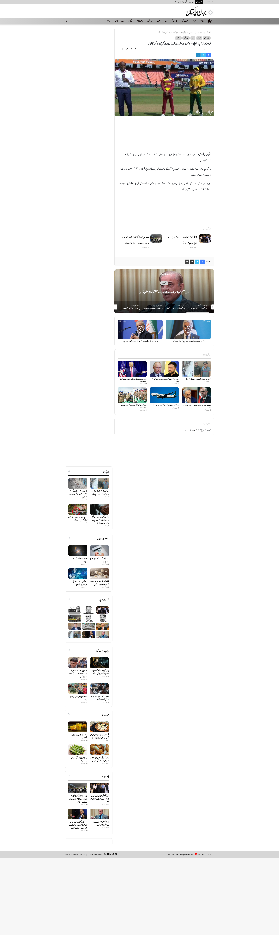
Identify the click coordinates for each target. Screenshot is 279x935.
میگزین (130, 21)
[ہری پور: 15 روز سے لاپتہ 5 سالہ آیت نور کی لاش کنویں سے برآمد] (77, 509)
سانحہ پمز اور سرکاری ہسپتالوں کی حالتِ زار (181, 2)
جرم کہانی (174, 21)
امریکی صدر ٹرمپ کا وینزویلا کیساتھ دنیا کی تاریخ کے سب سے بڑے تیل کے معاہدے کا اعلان (133, 380)
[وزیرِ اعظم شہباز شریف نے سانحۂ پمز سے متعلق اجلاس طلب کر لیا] (102, 634)
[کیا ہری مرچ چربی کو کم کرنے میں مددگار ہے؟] (77, 749)
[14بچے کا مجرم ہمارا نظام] (88, 610)
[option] (164, 291)
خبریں (194, 21)
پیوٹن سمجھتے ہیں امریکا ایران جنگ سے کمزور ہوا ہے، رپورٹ (164, 292)
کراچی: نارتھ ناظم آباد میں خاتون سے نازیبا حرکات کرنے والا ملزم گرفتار (198, 379)
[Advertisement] (164, 135)
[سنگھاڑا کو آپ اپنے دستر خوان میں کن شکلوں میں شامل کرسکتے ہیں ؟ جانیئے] (99, 726)
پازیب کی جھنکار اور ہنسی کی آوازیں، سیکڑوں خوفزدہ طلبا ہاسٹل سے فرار (100, 672)
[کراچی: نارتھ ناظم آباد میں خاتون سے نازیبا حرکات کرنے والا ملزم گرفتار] (196, 369)
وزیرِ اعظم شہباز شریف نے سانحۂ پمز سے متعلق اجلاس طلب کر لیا (100, 824)
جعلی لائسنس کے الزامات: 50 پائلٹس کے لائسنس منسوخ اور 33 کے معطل (166, 405)
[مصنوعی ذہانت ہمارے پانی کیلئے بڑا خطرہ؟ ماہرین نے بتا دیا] (77, 573)
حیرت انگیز (184, 21)
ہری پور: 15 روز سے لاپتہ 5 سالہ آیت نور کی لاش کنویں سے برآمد (77, 519)
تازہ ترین (201, 21)
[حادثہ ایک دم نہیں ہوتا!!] (88, 618)
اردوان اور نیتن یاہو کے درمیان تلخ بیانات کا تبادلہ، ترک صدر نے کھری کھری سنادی (197, 406)
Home (67, 854)
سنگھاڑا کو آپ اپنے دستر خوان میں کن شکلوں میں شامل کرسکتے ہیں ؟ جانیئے (99, 736)
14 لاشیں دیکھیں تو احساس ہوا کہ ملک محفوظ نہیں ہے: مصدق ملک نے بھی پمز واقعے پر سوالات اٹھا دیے (78, 825)
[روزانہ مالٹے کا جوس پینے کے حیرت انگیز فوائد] (77, 726)
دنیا (193, 38)
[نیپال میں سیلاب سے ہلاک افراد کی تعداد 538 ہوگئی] (88, 626)
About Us (74, 854)
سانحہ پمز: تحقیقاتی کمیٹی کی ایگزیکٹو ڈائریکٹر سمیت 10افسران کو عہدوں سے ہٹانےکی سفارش (78, 799)
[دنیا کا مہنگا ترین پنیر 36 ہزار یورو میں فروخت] (77, 688)
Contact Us (98, 854)
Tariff (91, 854)
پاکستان (178, 38)
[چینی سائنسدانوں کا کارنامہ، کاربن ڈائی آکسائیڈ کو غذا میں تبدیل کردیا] (99, 573)
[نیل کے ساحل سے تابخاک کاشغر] (74, 610)
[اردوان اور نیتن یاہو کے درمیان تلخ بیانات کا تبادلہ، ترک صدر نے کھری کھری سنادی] (196, 395)
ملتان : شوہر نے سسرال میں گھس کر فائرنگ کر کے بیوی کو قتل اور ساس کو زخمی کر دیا (78, 494)
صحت (158, 21)
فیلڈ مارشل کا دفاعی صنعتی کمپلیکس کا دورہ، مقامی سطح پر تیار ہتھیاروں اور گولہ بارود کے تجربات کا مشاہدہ (133, 406)
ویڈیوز (108, 21)
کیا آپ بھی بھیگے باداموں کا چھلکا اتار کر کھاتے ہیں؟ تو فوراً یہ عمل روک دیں (99, 759)
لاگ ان (195, 430)
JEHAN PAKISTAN (204, 854)
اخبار (122, 21)
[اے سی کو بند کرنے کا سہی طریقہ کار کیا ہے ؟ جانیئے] (99, 550)
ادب (166, 21)
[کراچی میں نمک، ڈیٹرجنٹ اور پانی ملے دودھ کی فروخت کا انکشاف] (99, 688)
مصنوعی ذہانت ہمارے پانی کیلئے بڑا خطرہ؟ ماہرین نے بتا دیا (79, 583)
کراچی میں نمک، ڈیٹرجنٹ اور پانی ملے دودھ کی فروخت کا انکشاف (99, 698)
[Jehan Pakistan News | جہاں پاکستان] (200, 11)
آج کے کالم (140, 21)
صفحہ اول (206, 32)
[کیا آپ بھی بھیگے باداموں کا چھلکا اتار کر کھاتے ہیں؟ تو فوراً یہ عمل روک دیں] (99, 749)
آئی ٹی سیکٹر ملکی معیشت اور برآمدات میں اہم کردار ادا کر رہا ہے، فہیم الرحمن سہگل (99, 799)
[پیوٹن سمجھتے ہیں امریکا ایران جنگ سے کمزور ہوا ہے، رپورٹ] (102, 626)
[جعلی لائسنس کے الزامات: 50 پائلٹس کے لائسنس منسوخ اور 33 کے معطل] (164, 395)
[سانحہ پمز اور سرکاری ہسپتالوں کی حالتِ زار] (102, 618)
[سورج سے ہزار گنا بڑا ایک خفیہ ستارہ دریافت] (77, 550)
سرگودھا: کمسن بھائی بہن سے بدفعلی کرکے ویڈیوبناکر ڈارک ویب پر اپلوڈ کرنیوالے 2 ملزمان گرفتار (100, 520)
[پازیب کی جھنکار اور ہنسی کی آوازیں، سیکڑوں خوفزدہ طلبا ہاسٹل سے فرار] (99, 662)
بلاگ (116, 21)
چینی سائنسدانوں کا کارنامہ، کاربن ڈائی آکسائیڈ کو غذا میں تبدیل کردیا (99, 583)
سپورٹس (149, 21)
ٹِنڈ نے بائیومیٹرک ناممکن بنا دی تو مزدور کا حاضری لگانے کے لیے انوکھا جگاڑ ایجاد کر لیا (78, 673)
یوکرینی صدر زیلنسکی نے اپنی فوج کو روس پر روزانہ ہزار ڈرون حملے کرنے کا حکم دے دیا (165, 380)
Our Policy (83, 854)
